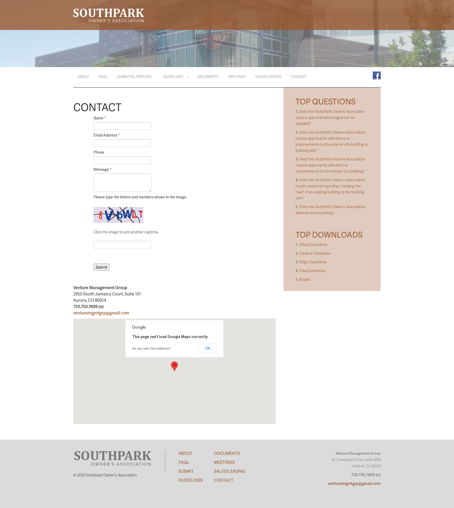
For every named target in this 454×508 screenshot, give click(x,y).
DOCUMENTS (227, 453)
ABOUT (185, 453)
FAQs (103, 76)
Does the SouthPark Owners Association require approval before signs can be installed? (330, 117)
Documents (208, 76)
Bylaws (304, 279)
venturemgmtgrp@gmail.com (101, 313)
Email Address (107, 135)
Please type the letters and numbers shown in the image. (140, 196)
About (83, 76)
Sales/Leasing (268, 76)
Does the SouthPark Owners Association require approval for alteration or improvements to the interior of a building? (330, 165)
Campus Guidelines (315, 253)
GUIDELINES (190, 480)
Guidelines (173, 76)
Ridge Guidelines (313, 261)
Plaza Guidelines (312, 270)
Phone (99, 152)
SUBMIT (186, 471)
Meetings (237, 76)
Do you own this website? (151, 348)
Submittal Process (134, 76)
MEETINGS (224, 462)
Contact (299, 76)
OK (207, 348)
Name (100, 117)
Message (103, 169)
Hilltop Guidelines (313, 244)
